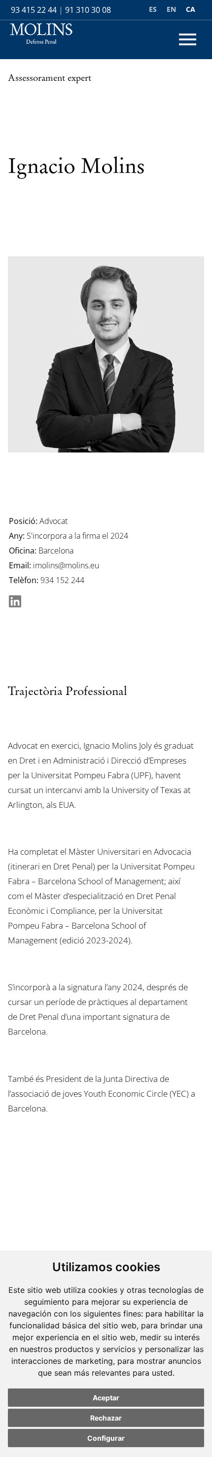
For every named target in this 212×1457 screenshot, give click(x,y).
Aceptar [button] (106, 1397)
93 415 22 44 (34, 9)
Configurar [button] (106, 1438)
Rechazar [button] (106, 1418)
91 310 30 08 (88, 9)
